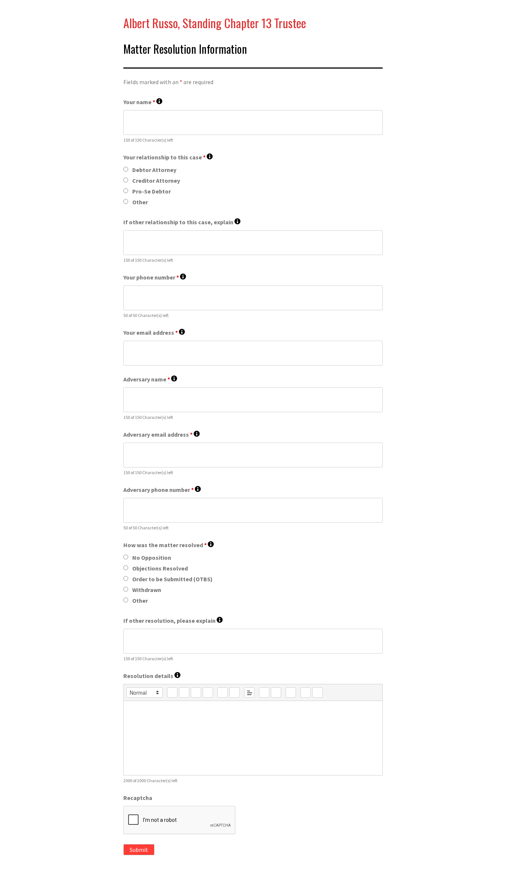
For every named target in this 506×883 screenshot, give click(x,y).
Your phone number (154, 277)
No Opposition (151, 557)
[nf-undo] (305, 692)
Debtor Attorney (154, 169)
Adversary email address (161, 435)
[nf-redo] (317, 692)
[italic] (184, 692)
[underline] (196, 692)
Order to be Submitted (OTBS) (172, 579)
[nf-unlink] (276, 692)
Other (140, 202)
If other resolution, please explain (173, 621)
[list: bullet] (234, 692)
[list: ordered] (222, 692)
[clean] (208, 692)
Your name (142, 102)
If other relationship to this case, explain (181, 222)
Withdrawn (146, 589)
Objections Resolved (160, 568)
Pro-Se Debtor (151, 191)
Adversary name (150, 379)
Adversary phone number (162, 490)
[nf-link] (264, 692)
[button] (144, 692)
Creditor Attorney (156, 180)
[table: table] (291, 692)
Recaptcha (137, 797)
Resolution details (151, 676)
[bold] (172, 692)
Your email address (154, 333)
